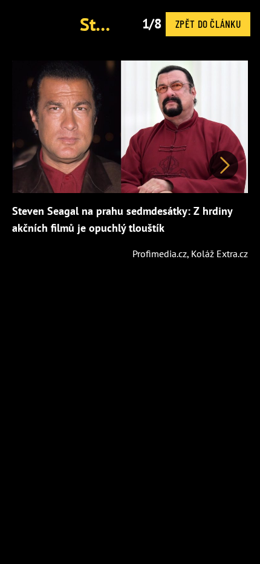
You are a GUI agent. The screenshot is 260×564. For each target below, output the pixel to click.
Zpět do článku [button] (208, 23)
